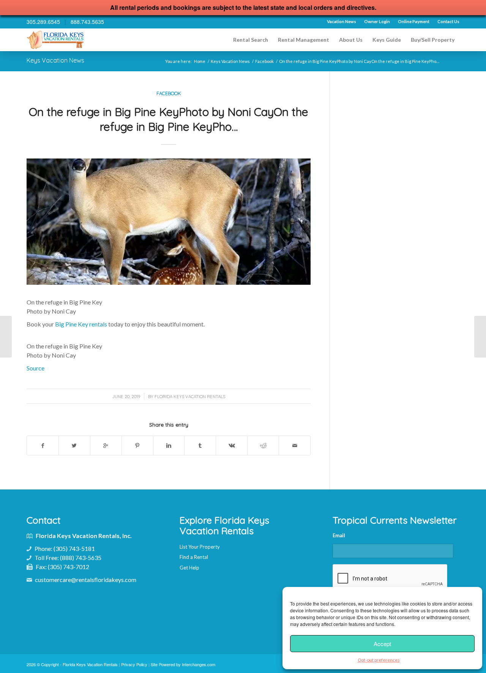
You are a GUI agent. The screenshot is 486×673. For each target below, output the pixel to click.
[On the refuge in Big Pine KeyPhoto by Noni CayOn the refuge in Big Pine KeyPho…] (169, 221)
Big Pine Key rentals (81, 324)
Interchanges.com (198, 664)
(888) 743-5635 (80, 557)
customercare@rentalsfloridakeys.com (85, 579)
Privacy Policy (134, 664)
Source (35, 368)
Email (339, 535)
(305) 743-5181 (74, 548)
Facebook (264, 61)
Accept (382, 644)
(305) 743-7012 (68, 566)
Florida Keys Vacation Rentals (190, 396)
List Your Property (200, 547)
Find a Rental (194, 557)
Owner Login (377, 21)
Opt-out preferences (379, 660)
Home (199, 61)
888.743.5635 (87, 21)
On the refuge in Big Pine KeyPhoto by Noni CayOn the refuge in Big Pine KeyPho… (168, 119)
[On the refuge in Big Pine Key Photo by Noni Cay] (6, 337)
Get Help (189, 568)
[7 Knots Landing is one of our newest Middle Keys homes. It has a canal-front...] (480, 337)
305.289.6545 (43, 21)
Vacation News (341, 21)
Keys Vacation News (55, 60)
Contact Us (448, 21)
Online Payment (413, 21)
